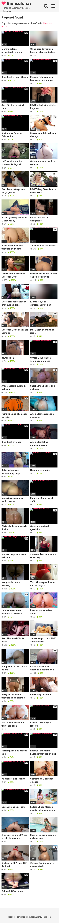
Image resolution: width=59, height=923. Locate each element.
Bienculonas (19, 3)
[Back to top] (53, 917)
